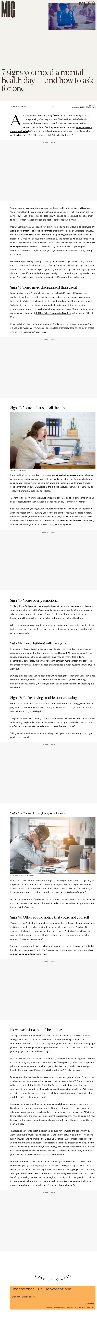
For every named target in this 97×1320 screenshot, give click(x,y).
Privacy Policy (90, 1307)
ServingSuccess (82, 208)
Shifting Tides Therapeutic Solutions (53, 313)
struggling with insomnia (68, 475)
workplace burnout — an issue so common (31, 231)
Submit (89, 1303)
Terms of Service (79, 1307)
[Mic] (8, 9)
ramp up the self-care (70, 520)
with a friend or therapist (40, 1173)
